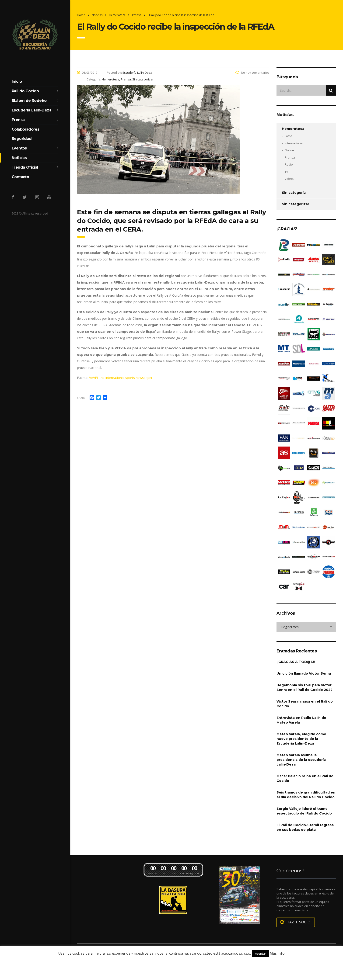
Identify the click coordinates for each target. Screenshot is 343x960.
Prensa (18, 120)
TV (286, 172)
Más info (277, 953)
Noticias (19, 158)
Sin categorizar (295, 204)
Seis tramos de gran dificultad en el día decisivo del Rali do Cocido (305, 794)
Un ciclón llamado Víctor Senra (303, 673)
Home (81, 15)
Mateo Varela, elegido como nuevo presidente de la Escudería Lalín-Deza (301, 738)
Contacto (20, 177)
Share (81, 397)
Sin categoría (294, 193)
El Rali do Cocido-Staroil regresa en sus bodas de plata (305, 827)
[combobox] (306, 627)
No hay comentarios (255, 72)
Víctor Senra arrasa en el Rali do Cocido (304, 703)
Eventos (19, 148)
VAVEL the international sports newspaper (120, 377)
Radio (289, 164)
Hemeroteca (293, 129)
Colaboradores (25, 129)
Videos (289, 179)
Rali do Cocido (25, 91)
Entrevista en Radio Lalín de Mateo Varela (301, 720)
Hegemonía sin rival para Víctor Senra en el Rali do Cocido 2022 (304, 687)
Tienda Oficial (25, 167)
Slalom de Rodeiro (29, 100)
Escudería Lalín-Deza (31, 110)
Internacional (294, 143)
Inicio (17, 81)
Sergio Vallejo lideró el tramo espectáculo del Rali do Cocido (304, 811)
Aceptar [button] (260, 953)
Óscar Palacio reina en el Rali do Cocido (304, 778)
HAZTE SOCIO (298, 922)
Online (289, 150)
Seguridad (22, 138)
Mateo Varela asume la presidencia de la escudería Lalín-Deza (301, 759)
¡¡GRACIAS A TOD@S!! (295, 662)
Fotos (288, 136)
